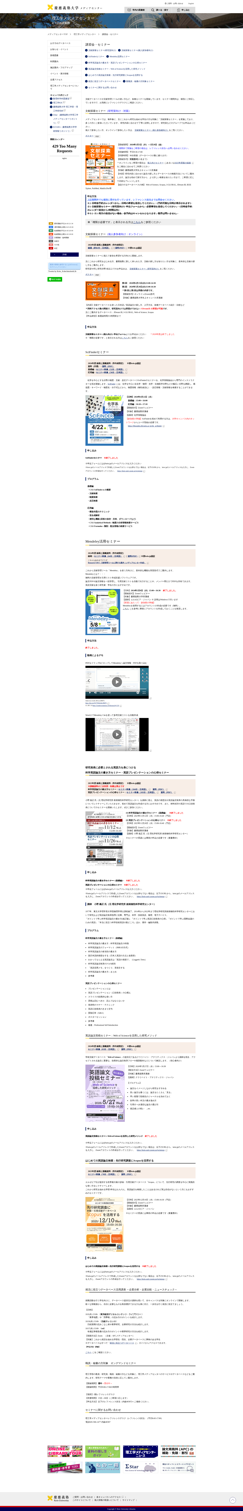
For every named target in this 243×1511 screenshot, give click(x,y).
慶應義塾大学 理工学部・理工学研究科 (65, 109)
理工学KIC (58, 103)
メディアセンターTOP (57, 34)
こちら (137, 222)
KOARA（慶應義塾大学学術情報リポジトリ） (65, 129)
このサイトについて (82, 1500)
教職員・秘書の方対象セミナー (140, 81)
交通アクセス (56, 80)
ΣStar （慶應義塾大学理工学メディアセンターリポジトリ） (65, 119)
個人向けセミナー (155, 163)
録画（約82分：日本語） (99, 248)
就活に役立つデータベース (122, 1343)
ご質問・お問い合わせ (175, 3)
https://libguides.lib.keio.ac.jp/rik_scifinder (145, 426)
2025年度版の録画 (183, 163)
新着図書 (54, 55)
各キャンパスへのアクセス (108, 1497)
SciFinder (111, 384)
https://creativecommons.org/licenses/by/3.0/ (106, 705)
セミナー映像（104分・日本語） (133, 789)
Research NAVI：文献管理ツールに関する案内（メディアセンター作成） (117, 563)
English (191, 3)
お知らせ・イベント (59, 49)
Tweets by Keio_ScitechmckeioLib (62, 271)
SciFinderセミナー (96, 56)
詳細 (65, 254)
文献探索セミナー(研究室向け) (102, 50)
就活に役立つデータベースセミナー (104, 81)
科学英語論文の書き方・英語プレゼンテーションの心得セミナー (117, 63)
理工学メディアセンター (73, 20)
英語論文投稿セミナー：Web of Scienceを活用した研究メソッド (116, 69)
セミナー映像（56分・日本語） (110, 372)
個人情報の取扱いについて (106, 1500)
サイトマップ (128, 1500)
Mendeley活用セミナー (120, 56)
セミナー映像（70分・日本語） (102, 1174)
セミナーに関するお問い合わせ (102, 87)
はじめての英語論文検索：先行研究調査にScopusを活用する (115, 75)
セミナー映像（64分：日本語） (108, 556)
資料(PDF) (120, 248)
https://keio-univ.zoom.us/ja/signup (129, 471)
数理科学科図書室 (61, 99)
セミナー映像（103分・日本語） (141, 792)
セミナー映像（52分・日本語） (110, 369)
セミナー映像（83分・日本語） (102, 1049)
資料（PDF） (108, 366)
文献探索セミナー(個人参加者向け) (137, 50)
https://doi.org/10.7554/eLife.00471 (96, 703)
